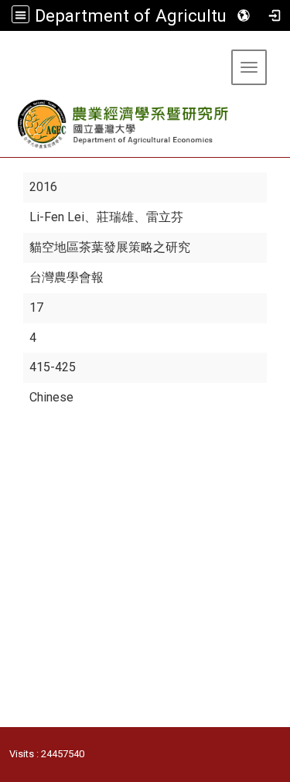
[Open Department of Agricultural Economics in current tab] (124, 124)
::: (5, 50)
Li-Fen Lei (56, 217)
